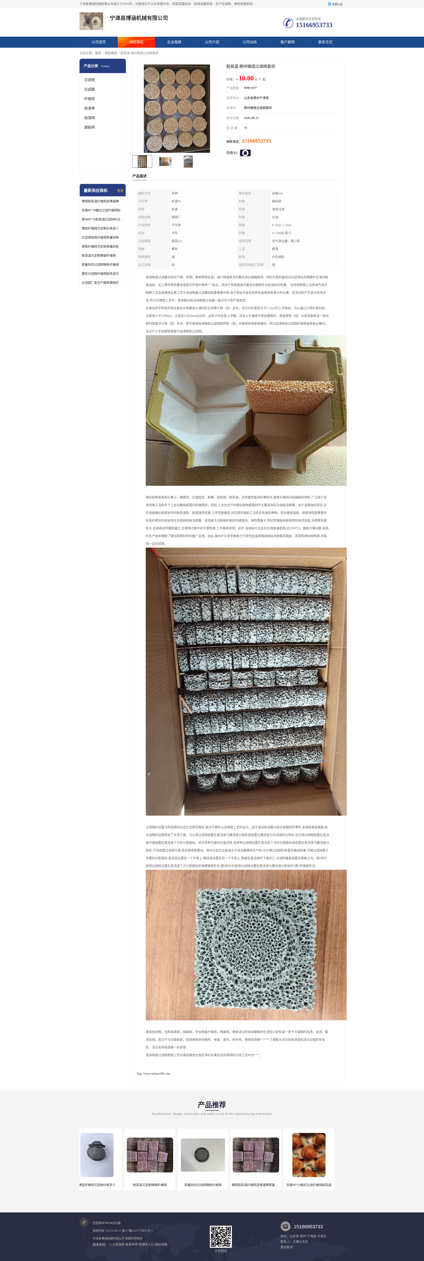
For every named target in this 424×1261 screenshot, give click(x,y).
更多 (120, 190)
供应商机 (136, 42)
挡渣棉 (89, 108)
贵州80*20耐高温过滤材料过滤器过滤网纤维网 (103, 219)
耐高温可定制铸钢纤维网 (99, 255)
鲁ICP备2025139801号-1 (137, 1230)
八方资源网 (117, 1244)
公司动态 (250, 42)
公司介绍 (212, 42)
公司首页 (99, 42)
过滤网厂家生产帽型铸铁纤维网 (103, 282)
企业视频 (174, 42)
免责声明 (131, 1244)
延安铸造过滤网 (317, 1185)
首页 (98, 53)
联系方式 (325, 42)
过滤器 (89, 89)
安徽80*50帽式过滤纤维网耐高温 (103, 210)
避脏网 (89, 127)
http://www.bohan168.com (153, 1073)
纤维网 (89, 99)
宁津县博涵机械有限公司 (108, 1238)
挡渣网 (89, 118)
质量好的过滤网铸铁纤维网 (100, 264)
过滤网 (89, 80)
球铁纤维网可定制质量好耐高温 (103, 246)
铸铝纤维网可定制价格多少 (100, 228)
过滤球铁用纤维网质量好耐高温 (103, 237)
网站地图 (161, 1244)
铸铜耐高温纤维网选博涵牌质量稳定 (103, 201)
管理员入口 (146, 1244)
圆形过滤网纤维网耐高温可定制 (103, 273)
